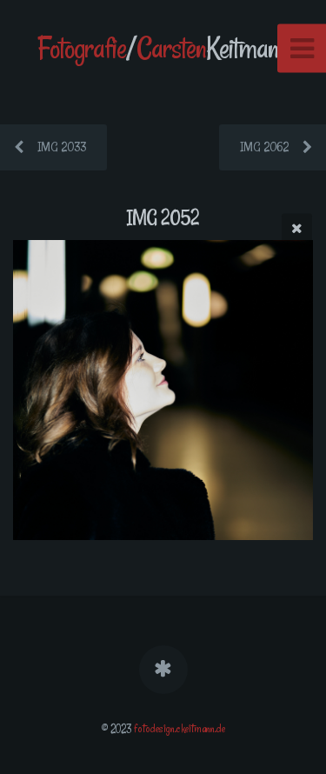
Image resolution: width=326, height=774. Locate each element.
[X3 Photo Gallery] (162, 669)
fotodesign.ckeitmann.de (179, 729)
